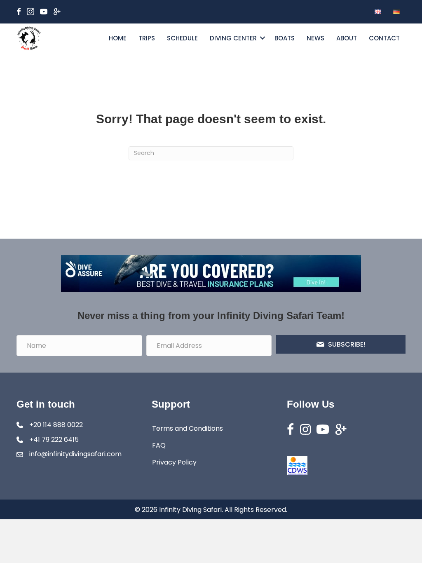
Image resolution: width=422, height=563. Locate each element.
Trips (146, 38)
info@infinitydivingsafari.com (75, 454)
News (315, 38)
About (346, 38)
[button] (262, 38)
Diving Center (233, 38)
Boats (284, 38)
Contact (384, 38)
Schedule (182, 38)
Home (118, 38)
